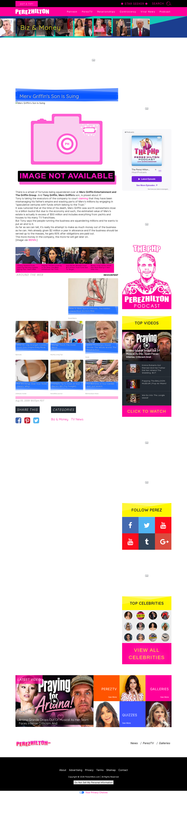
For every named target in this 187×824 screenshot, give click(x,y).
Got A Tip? (26, 4)
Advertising (75, 770)
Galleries (164, 743)
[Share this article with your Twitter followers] (36, 420)
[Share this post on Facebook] (18, 420)
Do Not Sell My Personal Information (94, 782)
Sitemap (111, 770)
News (134, 743)
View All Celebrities (147, 653)
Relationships (106, 11)
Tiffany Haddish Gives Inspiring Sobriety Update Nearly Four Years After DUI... (27, 268)
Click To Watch (146, 411)
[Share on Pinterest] (27, 420)
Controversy (128, 11)
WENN (32, 240)
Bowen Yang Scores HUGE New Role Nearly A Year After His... (101, 267)
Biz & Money (59, 419)
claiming (83, 198)
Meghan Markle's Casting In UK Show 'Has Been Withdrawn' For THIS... (51, 267)
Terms (99, 770)
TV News (77, 419)
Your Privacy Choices (96, 792)
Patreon (72, 11)
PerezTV (87, 11)
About (62, 770)
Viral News (148, 11)
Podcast (165, 11)
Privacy (89, 770)
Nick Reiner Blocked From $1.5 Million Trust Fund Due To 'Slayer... (77, 267)
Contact (123, 770)
